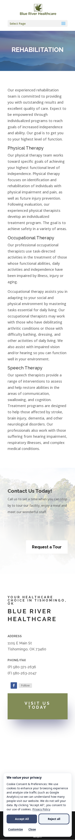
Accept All (22, 819)
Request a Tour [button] (47, 547)
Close (32, 829)
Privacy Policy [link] (41, 809)
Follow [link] (25, 685)
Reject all (54, 819)
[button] (38, 23)
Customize (15, 829)
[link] (38, 9)
